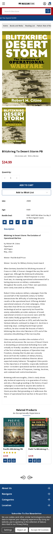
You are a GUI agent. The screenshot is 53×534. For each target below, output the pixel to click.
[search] (48, 11)
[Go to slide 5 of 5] (23, 477)
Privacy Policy (22, 524)
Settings (8, 529)
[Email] (11, 222)
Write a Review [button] (33, 156)
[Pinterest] (31, 222)
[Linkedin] (24, 222)
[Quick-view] (5, 461)
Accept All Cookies (40, 529)
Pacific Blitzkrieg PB (13, 449)
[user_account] (44, 3)
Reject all (21, 529)
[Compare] (9, 461)
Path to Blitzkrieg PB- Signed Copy (39, 449)
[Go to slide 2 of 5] (30, 477)
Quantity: (6, 172)
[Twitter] (18, 222)
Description (9, 229)
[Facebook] (5, 222)
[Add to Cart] (14, 460)
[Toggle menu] (3, 3)
